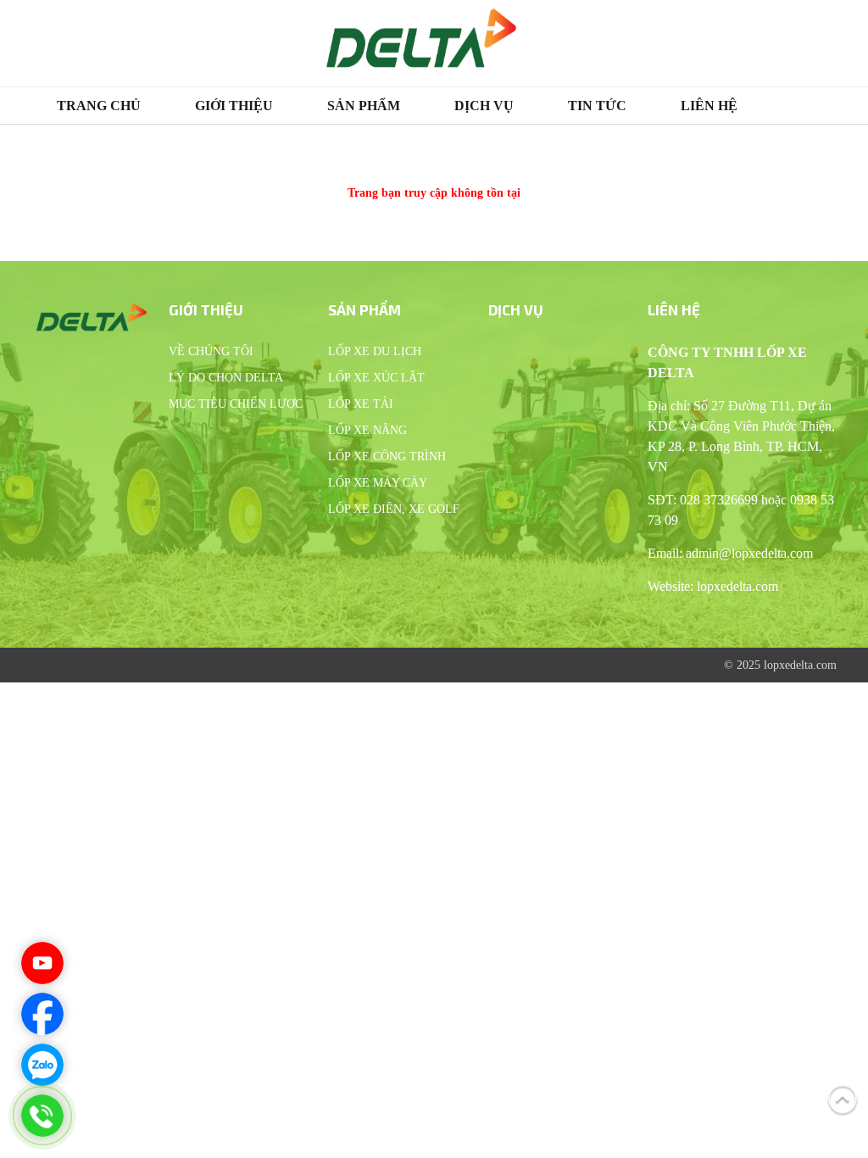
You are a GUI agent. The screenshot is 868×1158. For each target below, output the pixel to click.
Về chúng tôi (211, 351)
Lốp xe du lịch (374, 351)
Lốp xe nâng (367, 430)
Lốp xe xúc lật (376, 377)
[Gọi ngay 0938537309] (42, 1115)
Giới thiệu (234, 105)
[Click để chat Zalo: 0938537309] (42, 1065)
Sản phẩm (363, 105)
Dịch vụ (484, 105)
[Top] (843, 1097)
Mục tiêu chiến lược (236, 404)
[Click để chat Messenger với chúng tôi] (42, 1014)
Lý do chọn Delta (226, 377)
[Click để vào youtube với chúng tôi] (42, 963)
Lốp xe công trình (387, 456)
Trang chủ (99, 105)
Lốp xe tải (360, 404)
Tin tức (597, 105)
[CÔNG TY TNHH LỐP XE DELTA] (421, 43)
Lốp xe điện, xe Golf (393, 509)
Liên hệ (709, 105)
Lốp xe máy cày (377, 482)
